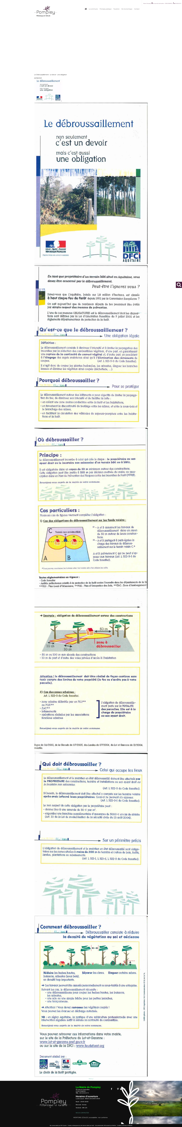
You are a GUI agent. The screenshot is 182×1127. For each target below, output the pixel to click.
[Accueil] (45, 12)
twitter (114, 1088)
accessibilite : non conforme (98, 1117)
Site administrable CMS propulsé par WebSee (105, 1125)
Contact (136, 9)
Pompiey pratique (105, 9)
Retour (91, 1079)
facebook (111, 1088)
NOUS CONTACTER (82, 1113)
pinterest (117, 1088)
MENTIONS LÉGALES (80, 1117)
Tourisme (116, 9)
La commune (93, 9)
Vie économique (126, 9)
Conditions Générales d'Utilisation (124, 1125)
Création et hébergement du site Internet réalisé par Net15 (81, 1125)
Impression (124, 1088)
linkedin (121, 1088)
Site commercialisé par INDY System (58, 1125)
